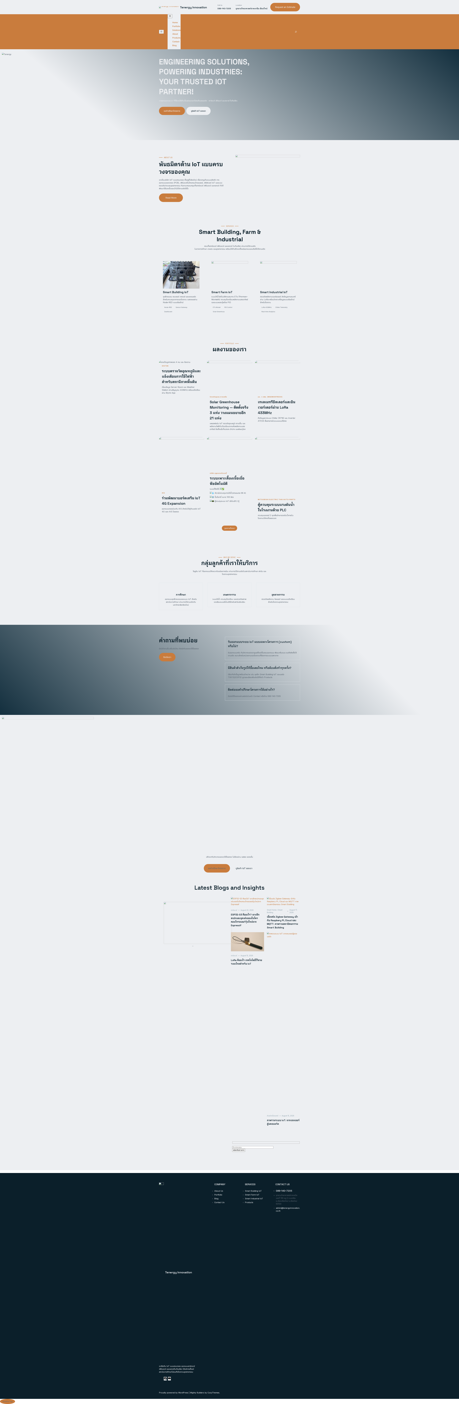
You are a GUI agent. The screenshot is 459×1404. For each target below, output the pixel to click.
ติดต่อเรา (167, 657)
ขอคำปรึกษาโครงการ (172, 111)
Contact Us (219, 1202)
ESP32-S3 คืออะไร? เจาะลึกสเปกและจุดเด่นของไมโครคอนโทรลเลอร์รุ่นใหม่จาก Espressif (245, 920)
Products (249, 1202)
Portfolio (218, 1195)
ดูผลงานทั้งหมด (229, 528)
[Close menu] (170, 16)
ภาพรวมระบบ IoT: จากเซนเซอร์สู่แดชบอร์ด (283, 1122)
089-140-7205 (284, 1190)
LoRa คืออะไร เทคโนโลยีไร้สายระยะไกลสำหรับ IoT (246, 962)
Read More (170, 197)
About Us (218, 1191)
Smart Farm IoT (252, 1195)
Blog (216, 1198)
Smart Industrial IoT (254, 1198)
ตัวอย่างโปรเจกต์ (185, 946)
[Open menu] (161, 32)
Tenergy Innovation (193, 7)
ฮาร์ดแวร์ (234, 910)
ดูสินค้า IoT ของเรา (198, 111)
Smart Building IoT (253, 1191)
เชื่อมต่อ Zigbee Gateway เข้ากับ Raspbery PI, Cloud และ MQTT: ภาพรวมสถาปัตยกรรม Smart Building (282, 922)
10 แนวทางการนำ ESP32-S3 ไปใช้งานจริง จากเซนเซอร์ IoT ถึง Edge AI (193, 959)
